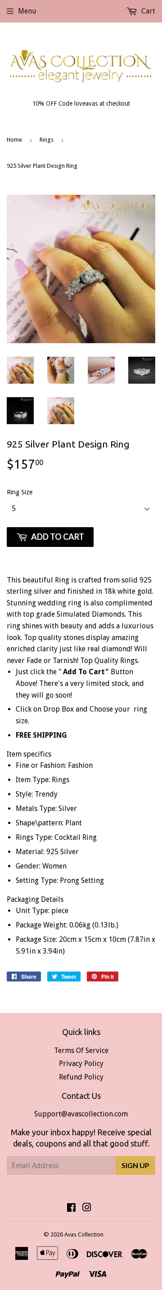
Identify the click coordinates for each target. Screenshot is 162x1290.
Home (14, 139)
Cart (147, 11)
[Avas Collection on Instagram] (86, 1208)
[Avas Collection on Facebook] (71, 1208)
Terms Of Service (81, 1050)
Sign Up (135, 1165)
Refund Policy (81, 1077)
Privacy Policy (81, 1063)
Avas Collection (84, 1234)
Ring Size (19, 492)
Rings (47, 139)
